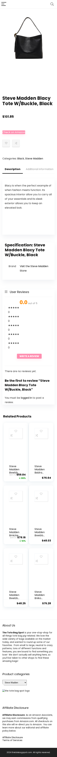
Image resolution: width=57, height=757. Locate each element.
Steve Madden (34, 158)
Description (12, 169)
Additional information (39, 169)
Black (20, 158)
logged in (27, 398)
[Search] (52, 4)
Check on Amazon (13, 132)
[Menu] (4, 4)
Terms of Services (12, 740)
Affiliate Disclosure (12, 737)
